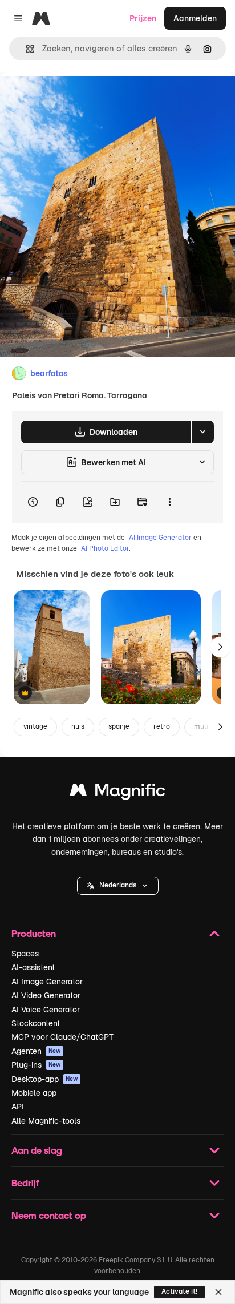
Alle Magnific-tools (45, 1121)
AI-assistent (33, 967)
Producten (33, 933)
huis (77, 726)
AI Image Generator (160, 537)
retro (161, 726)
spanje (118, 726)
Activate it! (179, 1291)
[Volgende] (220, 647)
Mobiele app (33, 1093)
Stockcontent (35, 1023)
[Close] (218, 1292)
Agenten (36, 1051)
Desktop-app (44, 1079)
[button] (118, 886)
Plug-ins (36, 1065)
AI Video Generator (45, 995)
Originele (75, 97)
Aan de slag (36, 1150)
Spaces (25, 953)
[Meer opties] (169, 502)
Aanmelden (195, 18)
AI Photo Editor (105, 548)
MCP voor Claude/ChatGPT (62, 1037)
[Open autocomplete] (25, 49)
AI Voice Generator (45, 1009)
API (17, 1106)
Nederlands (117, 885)
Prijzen (142, 18)
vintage (35, 726)
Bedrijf (25, 1183)
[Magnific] (117, 793)
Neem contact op (48, 1215)
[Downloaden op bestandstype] (202, 432)
